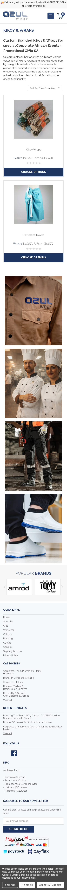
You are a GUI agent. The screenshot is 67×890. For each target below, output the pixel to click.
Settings (10, 885)
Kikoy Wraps (33, 149)
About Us (8, 621)
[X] (6, 753)
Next (62, 587)
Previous (4, 587)
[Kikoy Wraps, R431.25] (33, 119)
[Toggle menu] (50, 16)
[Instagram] (21, 753)
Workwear (8, 630)
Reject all (27, 885)
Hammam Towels (33, 235)
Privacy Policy (10, 655)
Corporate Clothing (13, 682)
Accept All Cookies (50, 885)
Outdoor (7, 634)
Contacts (8, 647)
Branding (8, 638)
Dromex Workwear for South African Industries (27, 722)
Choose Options (33, 171)
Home (6, 617)
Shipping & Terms (12, 651)
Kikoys (22, 60)
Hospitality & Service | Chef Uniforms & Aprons (16, 694)
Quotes (7, 642)
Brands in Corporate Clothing (18, 678)
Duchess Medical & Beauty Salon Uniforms (15, 687)
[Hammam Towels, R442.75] (33, 204)
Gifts (5, 625)
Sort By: (34, 88)
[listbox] (50, 88)
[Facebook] (14, 753)
